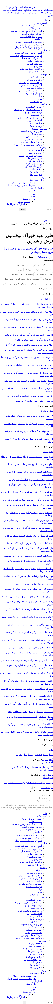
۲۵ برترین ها (36, 174)
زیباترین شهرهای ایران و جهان (28, 145)
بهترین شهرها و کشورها (31, 131)
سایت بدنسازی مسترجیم (24, 265)
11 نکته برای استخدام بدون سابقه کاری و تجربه (31, 479)
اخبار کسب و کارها (16, 204)
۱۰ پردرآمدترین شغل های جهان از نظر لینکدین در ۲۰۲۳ (27, 596)
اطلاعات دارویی (34, 120)
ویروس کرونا (35, 126)
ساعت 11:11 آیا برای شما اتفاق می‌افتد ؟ (34, 340)
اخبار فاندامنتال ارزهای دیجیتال (21, 185)
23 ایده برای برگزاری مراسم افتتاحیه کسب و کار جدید (28, 500)
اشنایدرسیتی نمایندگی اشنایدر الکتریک (28, 279)
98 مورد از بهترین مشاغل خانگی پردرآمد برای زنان (29, 396)
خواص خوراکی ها (34, 107)
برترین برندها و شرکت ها (30, 155)
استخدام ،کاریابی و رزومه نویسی (26, 31)
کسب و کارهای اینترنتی (31, 36)
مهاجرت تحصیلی (34, 136)
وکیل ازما (15, 274)
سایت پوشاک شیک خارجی (43, 269)
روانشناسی (36, 115)
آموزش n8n (28, 269)
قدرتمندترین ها (35, 158)
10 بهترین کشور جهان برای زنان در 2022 (34, 401)
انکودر (5, 284)
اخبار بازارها (36, 188)
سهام (33, 196)
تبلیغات (44, 795)
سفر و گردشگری (39, 128)
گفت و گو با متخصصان (31, 58)
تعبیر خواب (37, 66)
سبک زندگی (41, 50)
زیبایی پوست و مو (33, 112)
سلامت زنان (36, 123)
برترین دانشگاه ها (34, 163)
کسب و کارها (24, 201)
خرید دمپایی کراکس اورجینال (19, 284)
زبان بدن (38, 96)
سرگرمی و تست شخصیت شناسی (26, 55)
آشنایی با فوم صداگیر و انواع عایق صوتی (34, 754)
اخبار (50, 749)
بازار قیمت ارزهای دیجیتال (24, 182)
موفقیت (43, 74)
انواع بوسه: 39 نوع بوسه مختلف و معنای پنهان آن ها (29, 345)
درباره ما (43, 798)
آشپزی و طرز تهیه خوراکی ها (28, 53)
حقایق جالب (36, 169)
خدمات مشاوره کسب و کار (43, 265)
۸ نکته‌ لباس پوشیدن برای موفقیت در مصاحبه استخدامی (27, 660)
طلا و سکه (31, 190)
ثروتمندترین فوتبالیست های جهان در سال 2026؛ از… (28, 782)
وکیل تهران (34, 284)
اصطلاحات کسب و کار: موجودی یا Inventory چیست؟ (28, 556)
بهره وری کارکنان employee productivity (34, 584)
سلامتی (43, 104)
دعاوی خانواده (8, 279)
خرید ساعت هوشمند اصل (43, 274)
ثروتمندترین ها (35, 150)
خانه (45, 20)
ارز (34, 193)
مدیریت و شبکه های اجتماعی (28, 42)
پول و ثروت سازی (33, 88)
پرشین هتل (18, 269)
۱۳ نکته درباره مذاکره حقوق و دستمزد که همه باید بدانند (27, 648)
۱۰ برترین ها (36, 172)
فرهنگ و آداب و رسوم (31, 142)
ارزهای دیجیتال (35, 180)
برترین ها (43, 147)
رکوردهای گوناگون (33, 166)
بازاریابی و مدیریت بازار (31, 44)
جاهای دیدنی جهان (33, 139)
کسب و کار (42, 23)
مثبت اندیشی (36, 101)
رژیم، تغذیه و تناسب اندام (30, 117)
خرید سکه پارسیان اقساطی (43, 288)
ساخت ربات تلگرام (26, 274)
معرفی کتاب (36, 77)
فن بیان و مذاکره (34, 93)
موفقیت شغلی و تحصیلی (30, 82)
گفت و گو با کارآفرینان (31, 25)
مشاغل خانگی (35, 28)
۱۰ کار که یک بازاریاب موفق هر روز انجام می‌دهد (30, 711)
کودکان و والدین (34, 71)
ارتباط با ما (42, 800)
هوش (39, 99)
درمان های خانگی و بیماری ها (28, 109)
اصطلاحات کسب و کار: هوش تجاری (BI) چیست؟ (30, 543)
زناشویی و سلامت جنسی (30, 69)
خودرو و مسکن (29, 199)
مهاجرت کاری (35, 134)
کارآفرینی (37, 39)
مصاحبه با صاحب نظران (30, 90)
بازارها (44, 177)
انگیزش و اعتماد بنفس (31, 85)
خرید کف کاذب (47, 279)
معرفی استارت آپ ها (32, 34)
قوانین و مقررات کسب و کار (28, 47)
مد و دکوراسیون (34, 63)
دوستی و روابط (34, 61)
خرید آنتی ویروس (46, 284)
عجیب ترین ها (35, 153)
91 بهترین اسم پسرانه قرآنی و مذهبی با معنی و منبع (29, 335)
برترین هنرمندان (34, 161)
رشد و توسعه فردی (33, 80)
